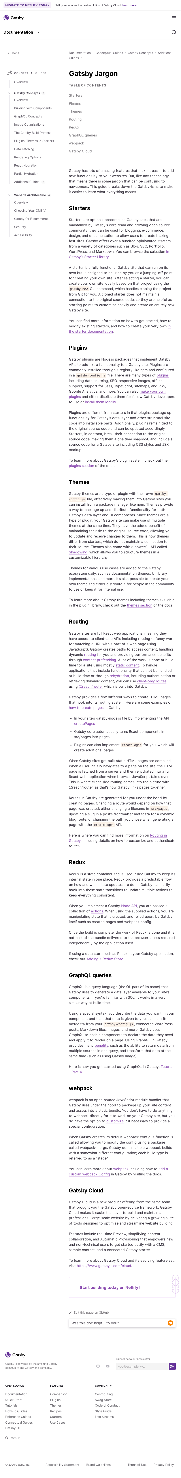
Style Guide (103, 1411)
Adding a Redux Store (105, 959)
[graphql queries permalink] (66, 975)
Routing (75, 119)
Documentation (18, 32)
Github (15, 1438)
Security (20, 227)
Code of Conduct (107, 1405)
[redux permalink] (66, 862)
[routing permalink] (66, 621)
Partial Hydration (26, 173)
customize (115, 1121)
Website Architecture (32, 195)
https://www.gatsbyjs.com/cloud (104, 1265)
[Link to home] (14, 17)
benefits (101, 1045)
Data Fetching (24, 149)
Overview (21, 82)
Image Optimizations (29, 124)
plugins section (81, 465)
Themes (75, 111)
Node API (129, 906)
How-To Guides (16, 1411)
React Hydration (26, 165)
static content (127, 665)
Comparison (58, 1394)
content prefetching (99, 660)
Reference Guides (18, 1416)
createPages (84, 723)
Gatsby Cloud (80, 151)
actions (97, 911)
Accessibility (23, 235)
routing (90, 654)
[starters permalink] (66, 208)
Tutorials (11, 1405)
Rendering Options (27, 157)
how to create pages (86, 707)
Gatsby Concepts (140, 53)
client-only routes (151, 681)
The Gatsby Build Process (32, 132)
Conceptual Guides (109, 53)
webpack (76, 143)
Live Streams (104, 1416)
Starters (75, 95)
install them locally (100, 402)
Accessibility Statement (62, 1464)
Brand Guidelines (98, 1464)
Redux (74, 127)
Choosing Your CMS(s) (30, 210)
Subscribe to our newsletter (133, 1359)
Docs (14, 53)
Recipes (56, 1411)
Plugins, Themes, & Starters (34, 141)
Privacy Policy (164, 1464)
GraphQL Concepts (28, 116)
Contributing (104, 1394)
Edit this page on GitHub (91, 1312)
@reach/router (91, 686)
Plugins (75, 103)
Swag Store (103, 1400)
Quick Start (13, 1400)
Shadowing (78, 552)
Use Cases (57, 1422)
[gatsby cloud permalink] (66, 1190)
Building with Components (33, 108)
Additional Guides (29, 182)
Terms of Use (137, 1464)
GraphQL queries (83, 135)
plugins (163, 375)
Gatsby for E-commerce (31, 219)
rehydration (119, 676)
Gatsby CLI (13, 1428)
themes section (139, 605)
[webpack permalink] (66, 1088)
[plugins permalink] (66, 348)
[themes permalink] (66, 482)
